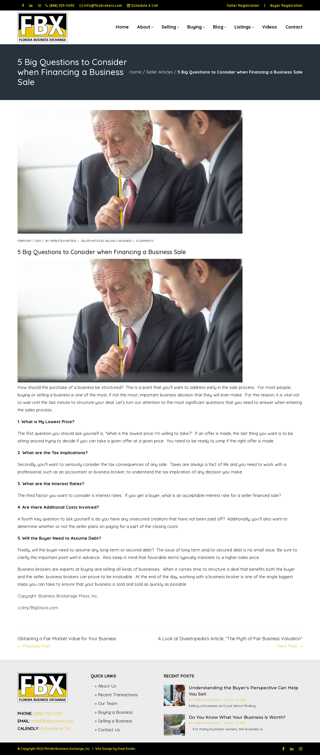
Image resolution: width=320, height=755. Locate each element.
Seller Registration (243, 5)
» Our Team (106, 703)
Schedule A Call (144, 5)
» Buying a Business (114, 712)
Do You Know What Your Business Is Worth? (237, 717)
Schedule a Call (56, 728)
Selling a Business (118, 241)
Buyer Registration (286, 5)
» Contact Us (107, 729)
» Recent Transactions (116, 694)
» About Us (105, 685)
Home (135, 72)
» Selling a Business (113, 720)
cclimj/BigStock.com (38, 607)
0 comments (145, 241)
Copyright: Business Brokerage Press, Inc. (58, 595)
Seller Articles (159, 72)
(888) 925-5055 (61, 5)
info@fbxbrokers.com (103, 5)
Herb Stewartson (63, 241)
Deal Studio (126, 748)
